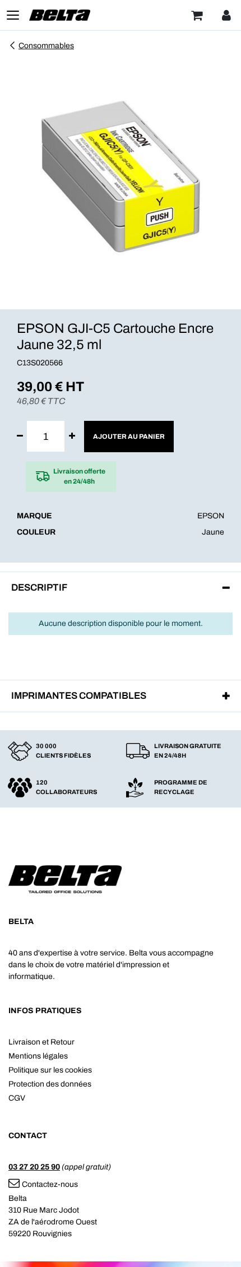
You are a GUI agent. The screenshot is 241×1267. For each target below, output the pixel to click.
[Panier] (197, 15)
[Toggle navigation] (13, 15)
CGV (16, 1098)
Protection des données (49, 1084)
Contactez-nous (50, 1184)
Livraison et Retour (41, 1042)
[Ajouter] (72, 436)
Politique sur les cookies (50, 1070)
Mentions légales (38, 1056)
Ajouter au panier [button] (129, 436)
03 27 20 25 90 (34, 1167)
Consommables (46, 45)
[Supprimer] (20, 436)
